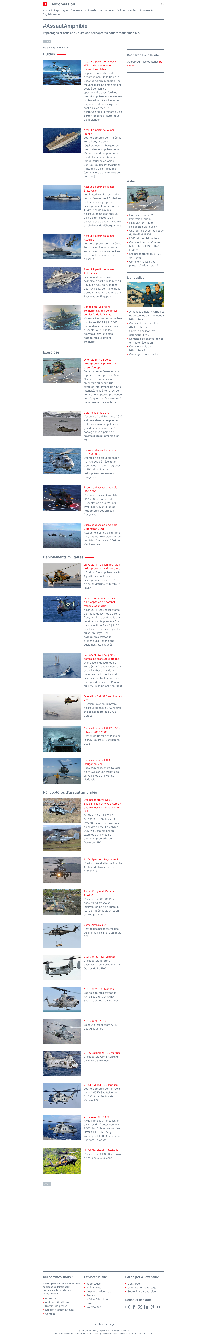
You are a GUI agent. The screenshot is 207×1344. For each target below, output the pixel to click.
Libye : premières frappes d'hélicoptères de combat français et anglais (99, 601)
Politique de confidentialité (107, 1333)
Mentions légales (62, 1333)
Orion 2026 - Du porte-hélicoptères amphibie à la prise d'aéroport (100, 363)
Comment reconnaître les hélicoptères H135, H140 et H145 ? (145, 246)
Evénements (78, 10)
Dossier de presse (56, 1306)
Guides (121, 10)
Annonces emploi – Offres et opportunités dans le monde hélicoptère (146, 315)
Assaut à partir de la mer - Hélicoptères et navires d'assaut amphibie (100, 65)
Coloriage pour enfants (143, 354)
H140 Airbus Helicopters (144, 238)
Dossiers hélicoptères (101, 10)
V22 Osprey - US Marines (99, 956)
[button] (148, 4)
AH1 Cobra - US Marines (99, 988)
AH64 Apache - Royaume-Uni (102, 859)
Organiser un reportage (142, 1287)
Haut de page (106, 1324)
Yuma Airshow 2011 (96, 924)
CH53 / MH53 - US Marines (101, 1084)
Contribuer (134, 1283)
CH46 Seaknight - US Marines (102, 1052)
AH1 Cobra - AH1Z (95, 1020)
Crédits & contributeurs (59, 1309)
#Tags (47, 41)
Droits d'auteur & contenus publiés (136, 1333)
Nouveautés (146, 10)
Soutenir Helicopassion (142, 1291)
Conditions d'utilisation (82, 1333)
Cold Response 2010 (96, 412)
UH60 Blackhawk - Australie (101, 1150)
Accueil (47, 10)
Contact (50, 1313)
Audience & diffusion (57, 1302)
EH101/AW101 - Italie (96, 1116)
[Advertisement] (145, 124)
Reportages (61, 10)
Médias (132, 10)
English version (52, 14)
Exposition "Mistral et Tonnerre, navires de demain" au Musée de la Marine (101, 310)
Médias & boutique (97, 1299)
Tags (89, 1303)
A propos (50, 1298)
